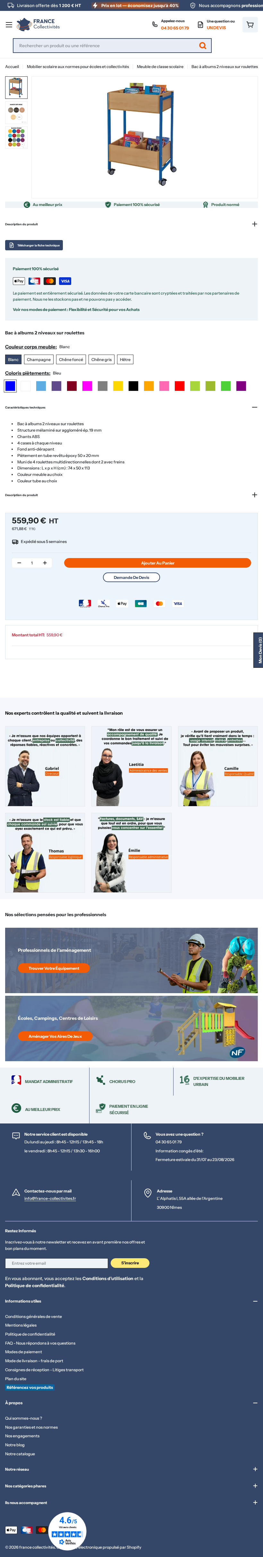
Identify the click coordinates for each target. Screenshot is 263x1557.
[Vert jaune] (210, 386)
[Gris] (103, 386)
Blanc (13, 359)
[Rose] (164, 386)
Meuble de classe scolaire (160, 66)
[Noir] (133, 386)
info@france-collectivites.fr (50, 1198)
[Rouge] (179, 386)
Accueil (12, 66)
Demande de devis (131, 577)
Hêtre (125, 359)
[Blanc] (26, 386)
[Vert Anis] (195, 386)
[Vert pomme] (226, 386)
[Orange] (149, 386)
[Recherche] (203, 45)
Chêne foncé (71, 359)
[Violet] (241, 386)
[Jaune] (118, 386)
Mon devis (260, 650)
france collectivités (37, 1547)
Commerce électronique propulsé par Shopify (98, 1547)
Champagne (39, 359)
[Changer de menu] (9, 25)
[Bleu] (10, 386)
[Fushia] (87, 386)
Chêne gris (101, 359)
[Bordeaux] (72, 386)
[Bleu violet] (56, 386)
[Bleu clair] (41, 386)
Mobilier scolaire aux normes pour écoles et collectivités (78, 66)
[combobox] (112, 45)
